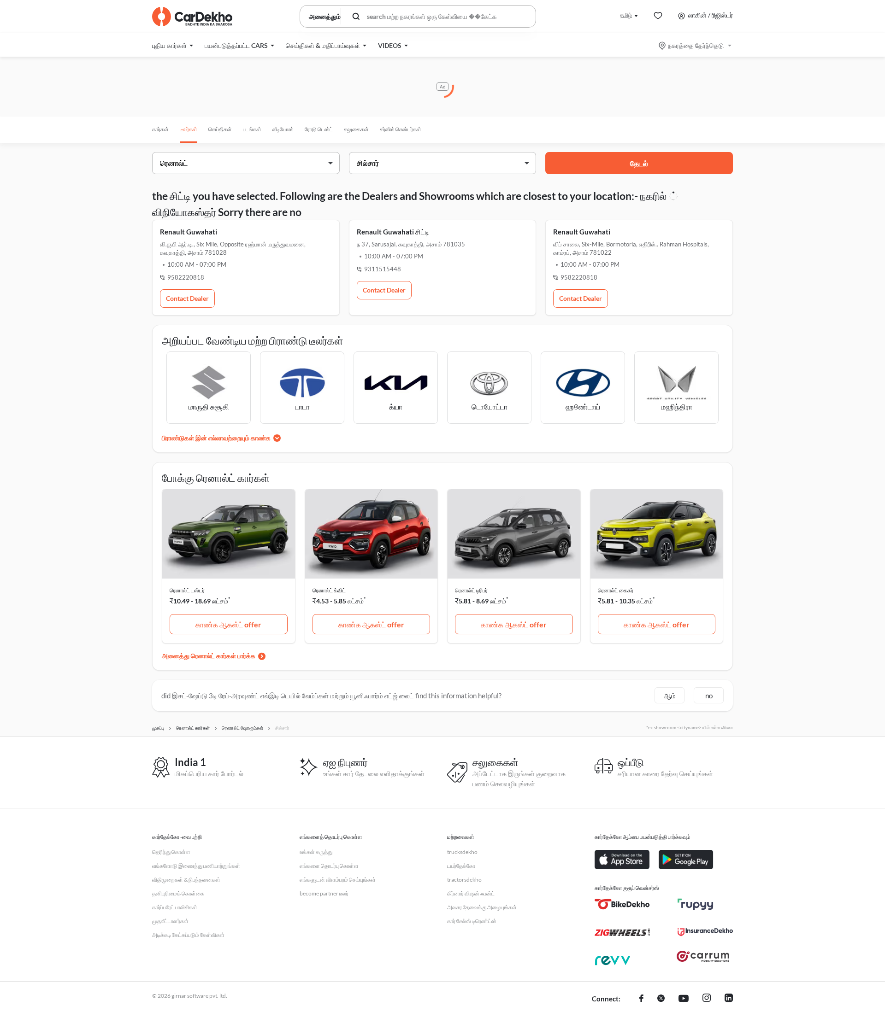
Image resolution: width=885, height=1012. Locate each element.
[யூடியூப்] (683, 999)
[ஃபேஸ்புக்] (641, 999)
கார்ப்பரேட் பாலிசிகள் (174, 907)
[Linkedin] (729, 999)
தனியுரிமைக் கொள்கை (178, 893)
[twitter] (661, 999)
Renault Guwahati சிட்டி (393, 232)
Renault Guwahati (188, 232)
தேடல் (639, 163)
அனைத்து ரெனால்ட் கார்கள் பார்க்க (208, 656)
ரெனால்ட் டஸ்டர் (187, 590)
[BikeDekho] (622, 904)
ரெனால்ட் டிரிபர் (471, 590)
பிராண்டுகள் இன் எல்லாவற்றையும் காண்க (216, 438)
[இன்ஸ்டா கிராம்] (706, 999)
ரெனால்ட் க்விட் (329, 590)
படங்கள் (252, 129)
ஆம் (670, 695)
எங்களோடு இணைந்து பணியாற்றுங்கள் (196, 865)
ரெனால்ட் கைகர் (615, 590)
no (709, 695)
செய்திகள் (220, 129)
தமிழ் (626, 15)
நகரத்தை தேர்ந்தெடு (696, 45)
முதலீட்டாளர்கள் (170, 921)
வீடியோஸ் (283, 129)
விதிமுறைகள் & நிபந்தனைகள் (186, 879)
